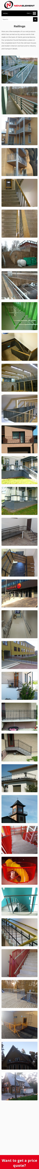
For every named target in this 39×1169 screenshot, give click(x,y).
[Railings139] (20, 716)
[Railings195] (20, 316)
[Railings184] (20, 994)
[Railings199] (20, 932)
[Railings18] (20, 100)
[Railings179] (20, 408)
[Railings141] (20, 655)
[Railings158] (20, 285)
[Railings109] (20, 778)
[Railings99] (20, 193)
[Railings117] (20, 809)
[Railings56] (20, 377)
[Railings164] (20, 1055)
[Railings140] (20, 347)
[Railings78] (20, 131)
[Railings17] (20, 1086)
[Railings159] (20, 69)
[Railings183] (20, 963)
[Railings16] (20, 254)
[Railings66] (20, 624)
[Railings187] (20, 162)
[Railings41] (20, 870)
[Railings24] (20, 439)
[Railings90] (20, 593)
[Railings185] (20, 747)
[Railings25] (20, 531)
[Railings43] (20, 223)
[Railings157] (20, 470)
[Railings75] (20, 686)
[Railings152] (20, 562)
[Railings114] (20, 501)
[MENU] (34, 13)
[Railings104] (20, 840)
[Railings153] (20, 1025)
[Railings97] (20, 901)
